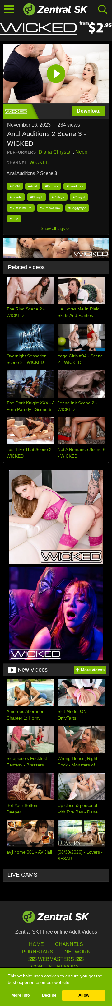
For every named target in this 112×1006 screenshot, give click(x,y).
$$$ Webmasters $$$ (56, 959)
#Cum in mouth (20, 208)
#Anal (32, 186)
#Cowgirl (79, 197)
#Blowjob (36, 197)
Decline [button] (49, 995)
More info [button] (21, 995)
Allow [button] (83, 995)
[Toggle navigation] (9, 9)
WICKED (40, 162)
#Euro (14, 219)
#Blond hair (75, 186)
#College (58, 197)
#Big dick (51, 186)
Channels (69, 944)
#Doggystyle (77, 208)
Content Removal (56, 966)
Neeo (81, 152)
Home (36, 944)
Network (77, 951)
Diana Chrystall (56, 152)
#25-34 (15, 186)
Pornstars (37, 951)
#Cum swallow (50, 208)
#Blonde (16, 197)
